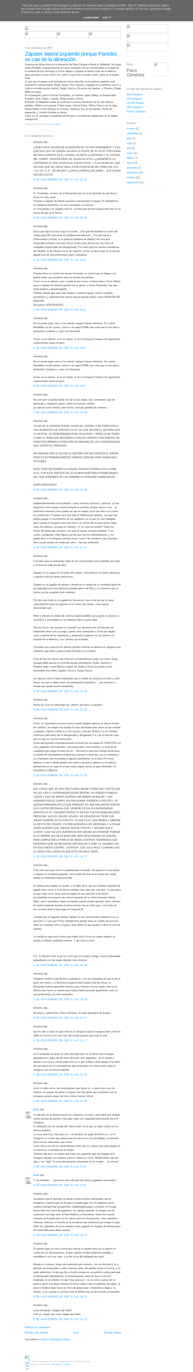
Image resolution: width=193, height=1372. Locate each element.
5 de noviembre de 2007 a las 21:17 (60, 1017)
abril (129, 148)
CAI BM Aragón (135, 102)
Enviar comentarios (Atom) (55, 1339)
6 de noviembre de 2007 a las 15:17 (60, 1235)
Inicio (76, 1332)
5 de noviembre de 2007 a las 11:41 (60, 547)
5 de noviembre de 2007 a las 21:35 (60, 1101)
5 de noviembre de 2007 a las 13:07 (60, 775)
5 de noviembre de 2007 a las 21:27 (60, 1040)
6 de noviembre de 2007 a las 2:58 (59, 1166)
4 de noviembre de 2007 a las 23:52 (60, 217)
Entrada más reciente (36, 1332)
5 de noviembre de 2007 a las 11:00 (60, 489)
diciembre (132, 167)
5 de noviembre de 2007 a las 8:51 (59, 259)
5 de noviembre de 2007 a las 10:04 (60, 412)
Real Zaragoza (134, 94)
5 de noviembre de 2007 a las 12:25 (60, 709)
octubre (131, 128)
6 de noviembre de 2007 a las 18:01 (60, 1296)
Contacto (66, 1364)
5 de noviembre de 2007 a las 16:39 (60, 965)
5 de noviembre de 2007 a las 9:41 (59, 309)
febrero (130, 158)
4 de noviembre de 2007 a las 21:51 (60, 179)
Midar (36, 1109)
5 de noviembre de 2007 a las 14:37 (60, 856)
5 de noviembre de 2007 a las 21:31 (60, 1074)
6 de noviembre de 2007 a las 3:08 (59, 1185)
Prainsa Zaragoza (136, 111)
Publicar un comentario (37, 1327)
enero (130, 162)
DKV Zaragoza (135, 107)
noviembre (132, 172)
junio (129, 138)
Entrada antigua (112, 1332)
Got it (107, 17)
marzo (130, 153)
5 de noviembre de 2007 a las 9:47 (59, 348)
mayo (130, 143)
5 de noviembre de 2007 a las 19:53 (60, 999)
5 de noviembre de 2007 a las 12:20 (60, 691)
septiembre (133, 133)
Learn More (91, 17)
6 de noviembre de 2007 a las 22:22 (60, 1319)
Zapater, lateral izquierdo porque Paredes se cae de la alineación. (71, 56)
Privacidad (56, 1364)
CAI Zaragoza (134, 98)
